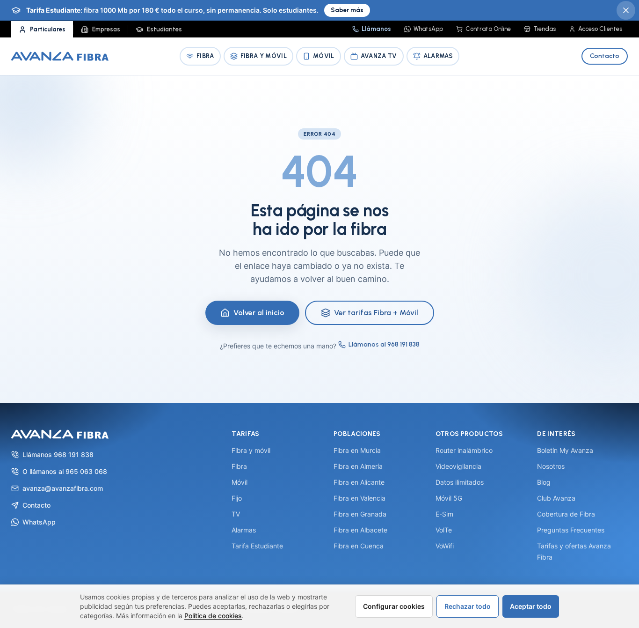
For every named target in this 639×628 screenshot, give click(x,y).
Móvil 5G (449, 498)
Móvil (323, 55)
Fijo (237, 498)
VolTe (444, 530)
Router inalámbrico (464, 450)
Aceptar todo (531, 606)
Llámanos (376, 28)
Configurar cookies (394, 606)
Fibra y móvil (251, 450)
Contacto (604, 56)
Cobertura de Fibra (566, 514)
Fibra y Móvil (263, 55)
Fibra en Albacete (360, 530)
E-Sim (444, 514)
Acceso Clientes (600, 28)
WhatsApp (428, 28)
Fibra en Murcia (357, 450)
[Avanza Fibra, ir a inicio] (60, 56)
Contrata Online (488, 28)
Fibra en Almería (358, 466)
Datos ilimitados (460, 482)
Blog (544, 482)
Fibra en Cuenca (359, 546)
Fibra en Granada (360, 514)
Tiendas (544, 28)
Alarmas (438, 55)
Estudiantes (164, 29)
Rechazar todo (467, 606)
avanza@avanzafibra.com (62, 488)
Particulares (47, 29)
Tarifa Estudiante (257, 546)
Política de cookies (213, 616)
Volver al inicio (258, 312)
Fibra (205, 55)
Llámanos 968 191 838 (58, 454)
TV (236, 514)
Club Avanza (556, 498)
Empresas (106, 29)
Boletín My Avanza (565, 450)
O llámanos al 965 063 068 (64, 471)
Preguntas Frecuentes (570, 530)
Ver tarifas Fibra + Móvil (376, 312)
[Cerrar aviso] (626, 10)
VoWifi (445, 546)
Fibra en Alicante (359, 482)
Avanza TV (379, 55)
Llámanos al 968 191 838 (384, 344)
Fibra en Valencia (359, 498)
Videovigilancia (458, 466)
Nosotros (551, 466)
